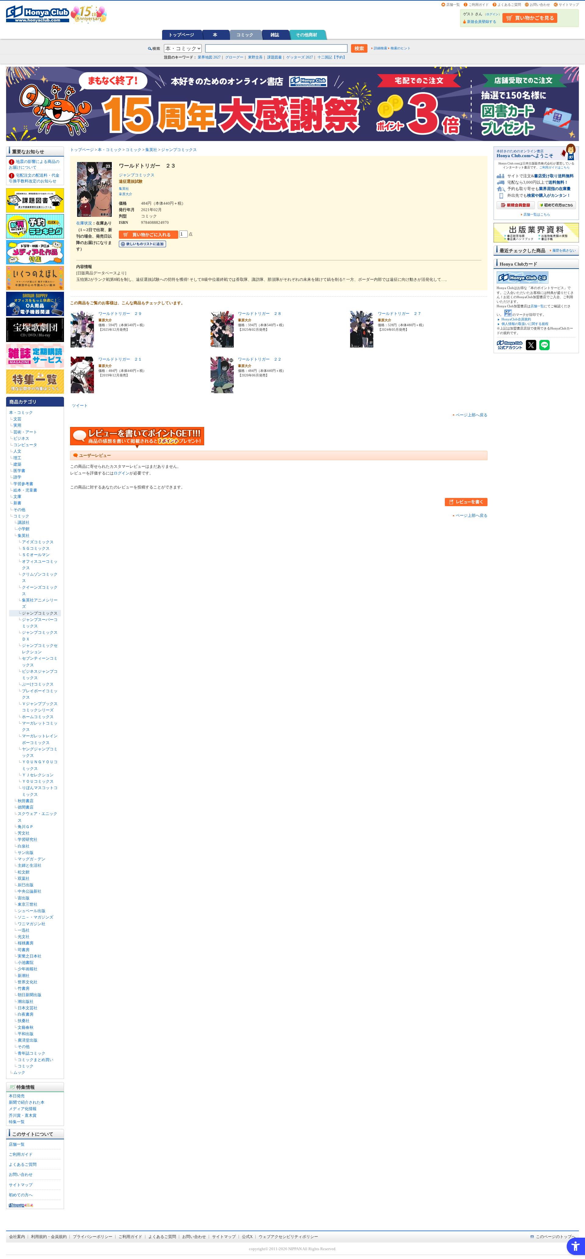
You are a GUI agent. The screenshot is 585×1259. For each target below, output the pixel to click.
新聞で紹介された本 (26, 1102)
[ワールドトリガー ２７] (361, 344)
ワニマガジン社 (31, 924)
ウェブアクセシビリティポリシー (288, 1236)
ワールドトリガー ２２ (260, 359)
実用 (17, 425)
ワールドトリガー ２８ (260, 313)
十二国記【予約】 (332, 57)
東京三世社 (27, 904)
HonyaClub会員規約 (516, 319)
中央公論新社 (29, 891)
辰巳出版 (26, 885)
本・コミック (21, 412)
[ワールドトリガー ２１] (82, 389)
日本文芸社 (27, 1008)
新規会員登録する (481, 21)
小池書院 (26, 962)
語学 (17, 477)
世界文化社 (27, 982)
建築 (17, 464)
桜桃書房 (26, 943)
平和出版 (26, 1034)
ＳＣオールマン (36, 554)
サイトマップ (569, 4)
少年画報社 (27, 969)
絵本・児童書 (25, 490)
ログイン (492, 14)
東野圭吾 (255, 57)
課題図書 (274, 57)
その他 (19, 509)
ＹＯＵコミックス (38, 781)
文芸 (17, 419)
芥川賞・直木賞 (23, 1115)
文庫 (17, 496)
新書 (17, 503)
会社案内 (17, 1236)
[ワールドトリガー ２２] (222, 389)
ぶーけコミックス (38, 684)
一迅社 (24, 930)
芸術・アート (25, 432)
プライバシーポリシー (92, 1236)
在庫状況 (84, 223)
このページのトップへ (556, 1236)
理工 (17, 458)
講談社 (24, 522)
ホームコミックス (38, 716)
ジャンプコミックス (40, 613)
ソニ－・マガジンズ (35, 917)
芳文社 (24, 833)
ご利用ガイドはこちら (554, 167)
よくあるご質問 (509, 4)
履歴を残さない (564, 250)
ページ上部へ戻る (472, 415)
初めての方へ (21, 1195)
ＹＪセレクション (38, 775)
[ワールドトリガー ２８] (222, 344)
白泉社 (24, 846)
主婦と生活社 (29, 865)
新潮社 (24, 975)
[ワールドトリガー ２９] (82, 344)
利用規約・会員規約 (49, 1236)
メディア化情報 (23, 1108)
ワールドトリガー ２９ (120, 313)
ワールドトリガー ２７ (399, 313)
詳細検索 (380, 48)
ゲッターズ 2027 (299, 57)
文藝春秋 (26, 1027)
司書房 (24, 949)
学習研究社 (27, 839)
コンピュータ (25, 445)
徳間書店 (26, 807)
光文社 (24, 936)
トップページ (181, 34)
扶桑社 (24, 1020)
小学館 (24, 529)
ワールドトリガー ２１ (120, 359)
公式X (247, 1236)
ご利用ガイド (479, 4)
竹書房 (24, 988)
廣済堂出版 (27, 1040)
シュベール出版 (31, 910)
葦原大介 (125, 194)
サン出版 (26, 852)
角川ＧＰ (26, 826)
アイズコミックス (38, 542)
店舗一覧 (453, 4)
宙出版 (24, 898)
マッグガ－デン (31, 859)
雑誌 (275, 34)
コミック (245, 34)
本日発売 (17, 1096)
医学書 (19, 470)
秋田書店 (26, 801)
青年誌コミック (31, 1053)
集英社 (24, 535)
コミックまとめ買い (35, 1059)
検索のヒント (401, 48)
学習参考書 (23, 483)
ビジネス (21, 438)
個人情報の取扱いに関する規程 (525, 324)
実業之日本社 (29, 956)
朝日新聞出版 (29, 995)
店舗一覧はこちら (536, 214)
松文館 (24, 872)
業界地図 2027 (209, 57)
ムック (19, 1072)
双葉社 (24, 878)
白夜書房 (26, 1014)
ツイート (80, 405)
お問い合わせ (540, 4)
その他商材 (306, 34)
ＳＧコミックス (36, 548)
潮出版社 (26, 1001)
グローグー (234, 57)
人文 (17, 451)
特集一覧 (17, 1122)
